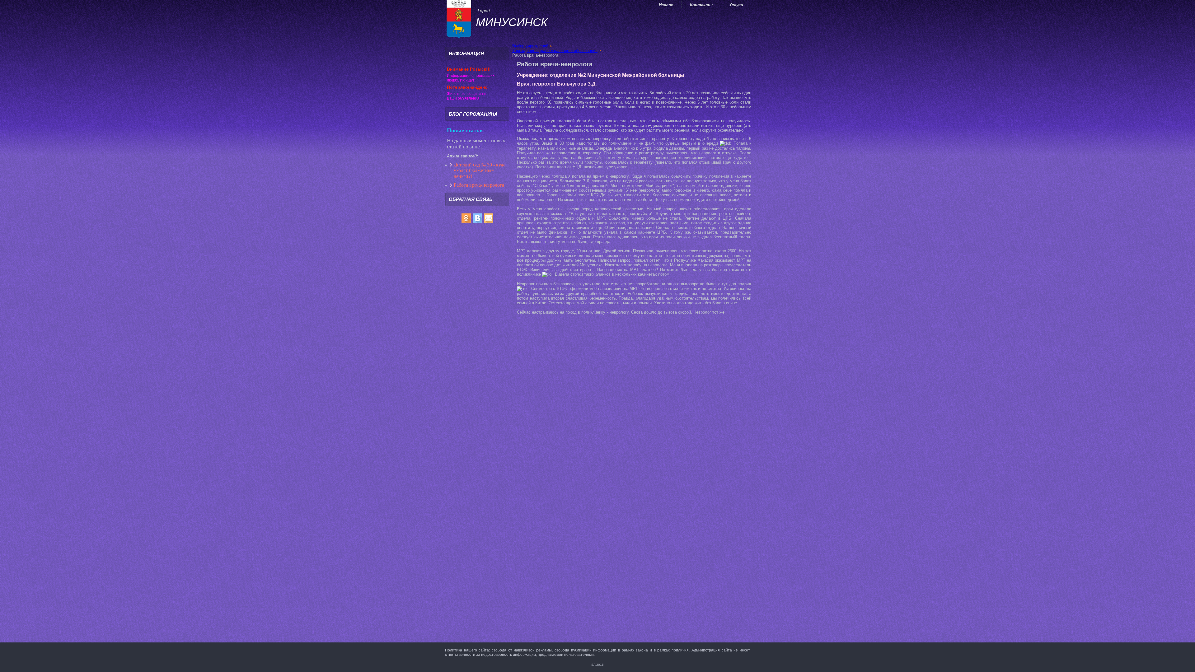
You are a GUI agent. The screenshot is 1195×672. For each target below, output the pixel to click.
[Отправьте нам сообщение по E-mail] (488, 222)
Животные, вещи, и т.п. (467, 93)
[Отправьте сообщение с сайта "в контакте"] (477, 222)
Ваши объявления (463, 98)
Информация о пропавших (470, 75)
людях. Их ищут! (461, 80)
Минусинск (511, 22)
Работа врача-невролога (479, 185)
